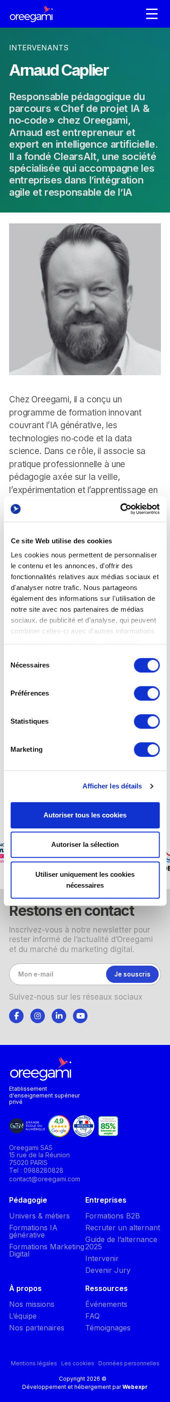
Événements (106, 1304)
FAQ (92, 1315)
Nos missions (31, 1304)
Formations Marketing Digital (46, 1250)
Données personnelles (129, 1363)
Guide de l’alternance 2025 (121, 1243)
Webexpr (135, 1386)
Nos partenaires (36, 1327)
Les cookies (77, 1363)
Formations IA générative (33, 1231)
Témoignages (108, 1327)
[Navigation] (152, 14)
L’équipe (23, 1315)
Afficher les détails (112, 786)
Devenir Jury (108, 1270)
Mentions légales (34, 1363)
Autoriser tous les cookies (85, 815)
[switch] (147, 693)
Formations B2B (112, 1215)
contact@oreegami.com (44, 1179)
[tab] (16, 1014)
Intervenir (102, 1258)
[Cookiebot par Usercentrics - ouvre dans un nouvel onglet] (121, 509)
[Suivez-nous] (16, 1016)
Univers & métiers (39, 1215)
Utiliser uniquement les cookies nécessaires (85, 879)
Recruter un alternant (122, 1227)
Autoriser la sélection (85, 844)
